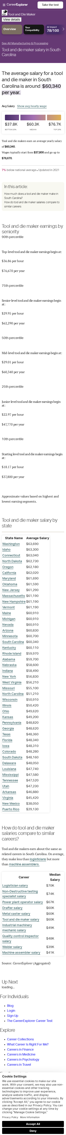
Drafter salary (12, 908)
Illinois (6, 705)
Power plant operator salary (22, 902)
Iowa (5, 746)
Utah (5, 786)
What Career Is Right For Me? (28, 1044)
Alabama (8, 659)
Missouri (8, 688)
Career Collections (20, 1039)
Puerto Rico (10, 809)
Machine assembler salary (21, 952)
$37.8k (11, 126)
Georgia (8, 728)
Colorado (9, 751)
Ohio (5, 711)
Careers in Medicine (21, 1054)
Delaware (9, 763)
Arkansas (9, 792)
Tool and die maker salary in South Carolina (31, 52)
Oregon (7, 567)
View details (11, 19)
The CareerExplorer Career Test (29, 1021)
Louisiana (9, 769)
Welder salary (12, 947)
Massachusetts (13, 596)
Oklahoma (9, 584)
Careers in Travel (19, 1064)
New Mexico (11, 803)
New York (9, 676)
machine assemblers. (24, 864)
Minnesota (10, 636)
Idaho (6, 549)
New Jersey (11, 590)
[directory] (33, 196)
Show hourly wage (32, 106)
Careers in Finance (20, 1049)
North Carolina (13, 694)
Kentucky (9, 647)
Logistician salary (15, 885)
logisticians (38, 859)
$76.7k (55, 126)
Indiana (7, 671)
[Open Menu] (20, 5)
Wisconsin (9, 699)
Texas (6, 734)
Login (11, 1010)
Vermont (8, 607)
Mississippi (10, 774)
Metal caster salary (16, 913)
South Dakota (12, 757)
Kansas (7, 717)
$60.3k (33, 126)
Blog (10, 1005)
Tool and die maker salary (20, 919)
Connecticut (11, 555)
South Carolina (13, 642)
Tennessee (10, 780)
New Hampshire (14, 601)
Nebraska (9, 665)
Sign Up (12, 1015)
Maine (6, 613)
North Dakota (12, 561)
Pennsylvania (11, 722)
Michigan (8, 619)
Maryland (9, 578)
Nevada (8, 624)
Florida (7, 740)
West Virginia (11, 682)
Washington (11, 544)
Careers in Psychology (23, 1059)
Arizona (7, 630)
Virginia (7, 798)
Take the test (50, 5)
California (9, 573)
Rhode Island (11, 653)
